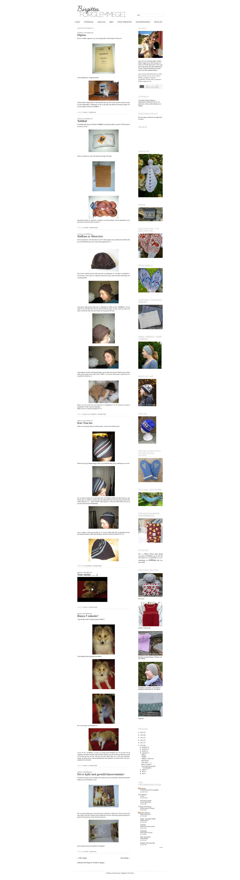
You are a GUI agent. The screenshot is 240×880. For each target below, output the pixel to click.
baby (139, 554)
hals (146, 556)
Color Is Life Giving (145, 802)
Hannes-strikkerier (145, 813)
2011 (141, 743)
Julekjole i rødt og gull (144, 628)
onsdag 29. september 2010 (85, 118)
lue (89, 414)
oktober (144, 751)
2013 (141, 737)
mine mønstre (142, 558)
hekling (150, 556)
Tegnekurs (141, 718)
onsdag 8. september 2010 (84, 572)
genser (143, 556)
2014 (141, 735)
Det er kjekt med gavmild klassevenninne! (100, 774)
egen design (159, 554)
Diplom (81, 35)
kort (157, 556)
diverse (86, 227)
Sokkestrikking (144, 838)
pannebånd (153, 558)
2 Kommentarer (93, 227)
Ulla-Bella (143, 825)
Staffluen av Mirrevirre (90, 236)
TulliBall (82, 121)
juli (143, 771)
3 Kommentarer (101, 414)
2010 (141, 745)
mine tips (148, 558)
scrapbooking (141, 560)
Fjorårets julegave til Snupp (147, 808)
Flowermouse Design (145, 801)
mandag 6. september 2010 (84, 613)
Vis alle (161, 847)
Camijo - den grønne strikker (148, 819)
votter (143, 562)
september (144, 753)
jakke (154, 556)
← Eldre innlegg (82, 858)
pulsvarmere (160, 558)
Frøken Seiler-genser (145, 814)
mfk (161, 556)
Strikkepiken (143, 831)
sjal (147, 560)
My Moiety (131, 873)
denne (90, 463)
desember (144, 747)
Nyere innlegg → (125, 858)
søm (158, 560)
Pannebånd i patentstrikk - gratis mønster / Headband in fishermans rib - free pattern (149, 688)
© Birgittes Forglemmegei (113, 873)
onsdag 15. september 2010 (85, 420)
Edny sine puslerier (145, 837)
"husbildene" (121, 307)
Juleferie (142, 796)
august (143, 770)
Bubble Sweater (144, 820)
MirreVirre (85, 242)
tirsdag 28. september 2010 (85, 234)
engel (139, 556)
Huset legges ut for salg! (146, 832)
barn (143, 554)
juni (143, 773)
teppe (161, 560)
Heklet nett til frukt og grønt (147, 826)
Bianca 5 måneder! (87, 616)
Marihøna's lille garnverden (147, 843)
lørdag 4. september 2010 (84, 772)
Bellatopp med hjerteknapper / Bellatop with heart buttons (150, 657)
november (144, 749)
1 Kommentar (92, 112)
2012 (141, 740)
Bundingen (143, 788)
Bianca (86, 112)
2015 (141, 732)
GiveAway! (141, 599)
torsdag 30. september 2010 (85, 32)
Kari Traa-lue (84, 423)
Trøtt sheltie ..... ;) (87, 574)
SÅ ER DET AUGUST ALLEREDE (149, 790)
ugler (139, 562)
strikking (93, 414)
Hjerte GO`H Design (145, 807)
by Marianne (143, 794)
